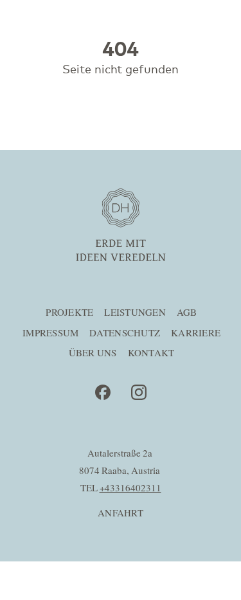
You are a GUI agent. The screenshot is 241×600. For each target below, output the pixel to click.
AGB (187, 312)
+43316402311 (130, 488)
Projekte (69, 312)
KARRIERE (195, 333)
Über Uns (93, 353)
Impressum (50, 333)
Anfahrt (120, 513)
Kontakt (151, 353)
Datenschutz (124, 333)
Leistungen (135, 312)
